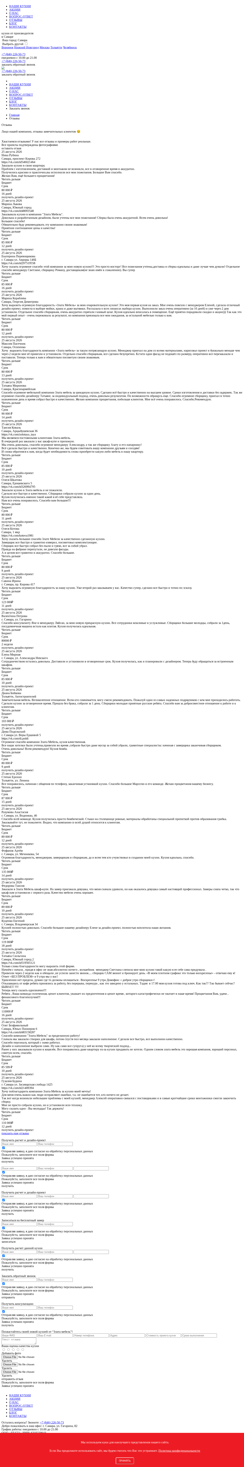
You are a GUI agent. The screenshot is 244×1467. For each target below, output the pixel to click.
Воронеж (7, 47)
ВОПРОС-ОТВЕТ (21, 16)
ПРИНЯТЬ (125, 1460)
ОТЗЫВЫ (15, 20)
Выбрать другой (12, 44)
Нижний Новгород (26, 47)
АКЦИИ (14, 9)
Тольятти (56, 47)
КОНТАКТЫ (17, 26)
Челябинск (70, 47)
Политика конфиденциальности (179, 1450)
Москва (45, 47)
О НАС (14, 13)
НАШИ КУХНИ (20, 6)
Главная (14, 115)
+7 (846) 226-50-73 (13, 54)
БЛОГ (13, 23)
